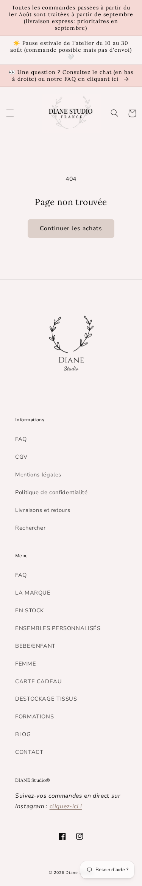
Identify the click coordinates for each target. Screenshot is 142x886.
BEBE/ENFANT (35, 646)
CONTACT (29, 752)
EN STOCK (29, 610)
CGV (21, 457)
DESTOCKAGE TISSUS (46, 699)
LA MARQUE (33, 592)
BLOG (23, 734)
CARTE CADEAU (38, 681)
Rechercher (30, 528)
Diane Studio (79, 872)
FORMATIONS (34, 716)
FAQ (21, 439)
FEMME (25, 663)
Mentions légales (38, 474)
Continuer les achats (71, 228)
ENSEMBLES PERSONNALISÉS (58, 628)
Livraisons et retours (42, 510)
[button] (10, 113)
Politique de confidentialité (51, 492)
